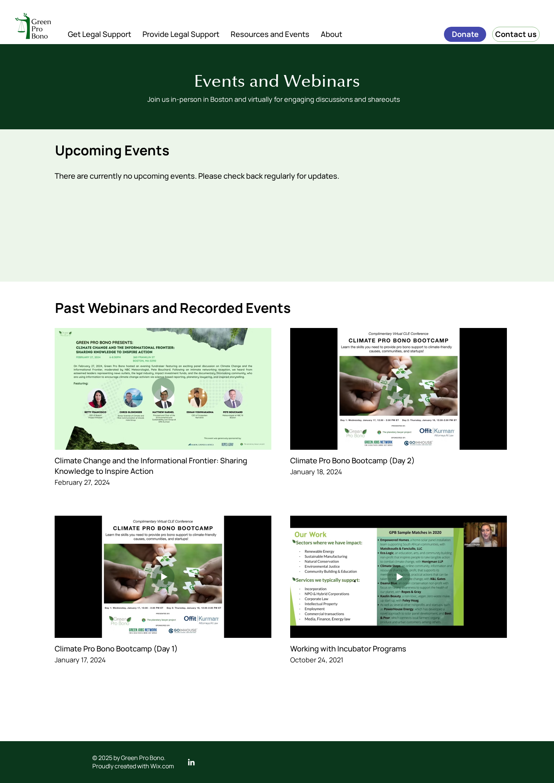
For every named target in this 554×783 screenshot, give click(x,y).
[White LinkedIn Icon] (191, 762)
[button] (99, 34)
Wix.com (162, 766)
